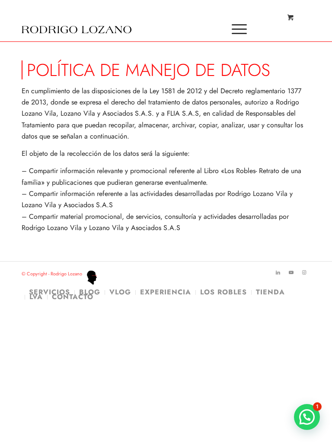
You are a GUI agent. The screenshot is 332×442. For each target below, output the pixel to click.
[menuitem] (237, 28)
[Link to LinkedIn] (277, 272)
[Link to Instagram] (303, 272)
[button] (307, 417)
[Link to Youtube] (290, 272)
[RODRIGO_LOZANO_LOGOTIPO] (76, 19)
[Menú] (235, 28)
